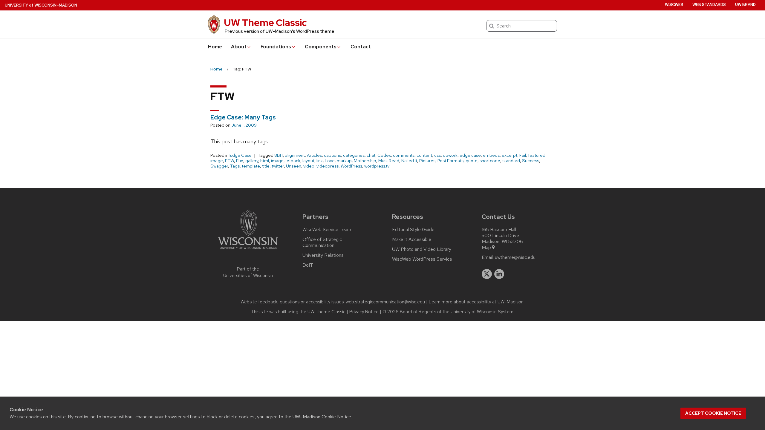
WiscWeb (674, 4)
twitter (278, 166)
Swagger (219, 166)
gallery (251, 161)
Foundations (276, 47)
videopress (327, 166)
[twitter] (487, 274)
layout (308, 161)
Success (530, 161)
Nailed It (409, 161)
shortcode (490, 161)
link (319, 161)
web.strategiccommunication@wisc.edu (385, 302)
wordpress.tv (376, 166)
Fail (522, 155)
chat (371, 155)
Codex (384, 155)
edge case (470, 155)
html (264, 161)
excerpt (509, 155)
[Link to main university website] (248, 250)
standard (511, 161)
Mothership (365, 161)
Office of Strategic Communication (322, 242)
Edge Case (241, 155)
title (266, 166)
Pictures (427, 161)
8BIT (278, 155)
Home (215, 47)
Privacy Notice (364, 312)
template (251, 166)
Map (486, 248)
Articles (314, 155)
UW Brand (745, 4)
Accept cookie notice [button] (713, 413)
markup (344, 161)
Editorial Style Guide (413, 230)
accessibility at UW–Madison (495, 302)
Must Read (388, 161)
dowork (450, 155)
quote (472, 161)
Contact (361, 47)
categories (354, 155)
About (239, 47)
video (308, 166)
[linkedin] (499, 274)
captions (332, 155)
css (437, 155)
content (424, 155)
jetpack (293, 161)
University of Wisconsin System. (482, 312)
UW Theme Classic (265, 22)
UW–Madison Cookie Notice (322, 417)
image (277, 161)
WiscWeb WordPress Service (422, 259)
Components (320, 47)
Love (330, 161)
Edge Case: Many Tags (243, 117)
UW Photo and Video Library (421, 249)
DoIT (307, 265)
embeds (491, 155)
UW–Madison (41, 5)
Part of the (248, 272)
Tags (235, 166)
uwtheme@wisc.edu (515, 257)
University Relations (323, 255)
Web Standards (709, 4)
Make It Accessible (411, 239)
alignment (295, 155)
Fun (239, 161)
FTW (229, 161)
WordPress (351, 166)
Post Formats (450, 161)
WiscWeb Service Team (326, 230)
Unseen (293, 166)
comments (403, 155)
